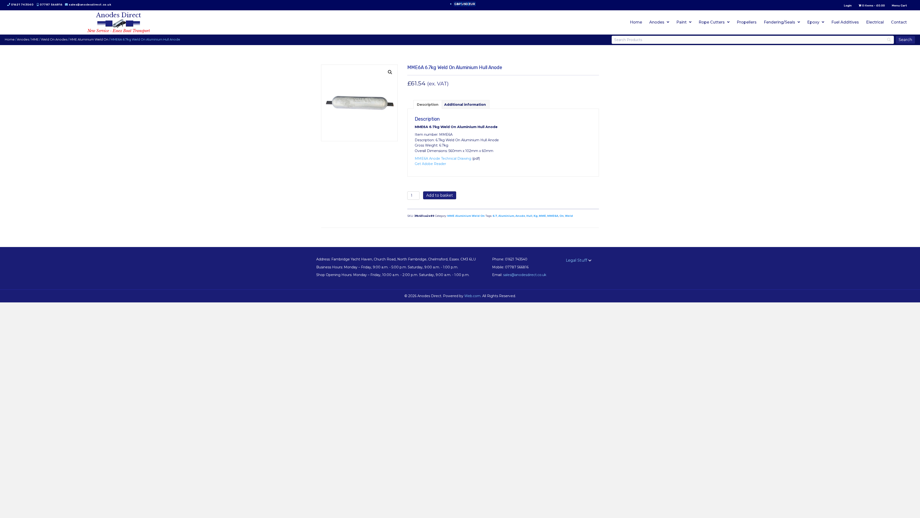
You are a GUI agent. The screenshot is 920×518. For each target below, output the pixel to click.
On (561, 216)
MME (35, 39)
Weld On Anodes (54, 39)
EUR (472, 4)
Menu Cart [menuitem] (899, 5)
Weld (569, 216)
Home (10, 39)
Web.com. (472, 296)
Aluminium (506, 216)
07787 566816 (51, 4)
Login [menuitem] (848, 5)
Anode (520, 216)
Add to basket (439, 195)
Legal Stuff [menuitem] (576, 260)
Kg (536, 216)
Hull (529, 216)
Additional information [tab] (465, 104)
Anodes (23, 39)
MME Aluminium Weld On (89, 39)
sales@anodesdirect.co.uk (90, 4)
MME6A (552, 216)
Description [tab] (427, 104)
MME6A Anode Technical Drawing (443, 158)
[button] (390, 72)
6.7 (495, 216)
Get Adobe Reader (430, 164)
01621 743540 (22, 4)
